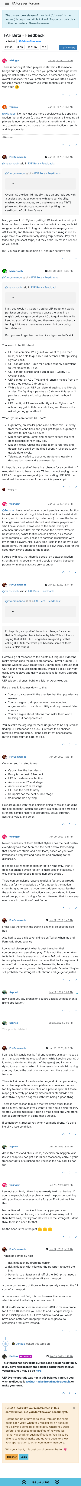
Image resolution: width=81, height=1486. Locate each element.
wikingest (14, 60)
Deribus (20, 1343)
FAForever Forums (26, 3)
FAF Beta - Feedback (41, 163)
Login (24, 1456)
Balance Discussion (31, 41)
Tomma (13, 107)
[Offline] (5, 156)
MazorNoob (16, 271)
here (38, 1370)
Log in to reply (68, 47)
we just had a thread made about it (48, 1381)
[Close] (74, 1408)
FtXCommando (18, 157)
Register (12, 1456)
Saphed (13, 992)
